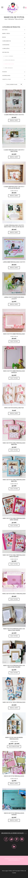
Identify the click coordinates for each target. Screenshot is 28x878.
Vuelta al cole (6, 79)
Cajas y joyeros (8, 56)
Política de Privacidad (14, 870)
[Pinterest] (16, 839)
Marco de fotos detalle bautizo (14, 407)
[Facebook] (6, 839)
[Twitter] (11, 839)
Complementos (6, 41)
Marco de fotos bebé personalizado (14, 334)
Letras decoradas (9, 60)
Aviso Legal (5, 870)
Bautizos (4, 29)
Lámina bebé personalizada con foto (14, 262)
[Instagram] (21, 839)
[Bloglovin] (14, 846)
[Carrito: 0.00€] (26, 7)
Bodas (4, 37)
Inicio (6, 19)
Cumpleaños (5, 48)
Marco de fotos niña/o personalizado (14, 593)
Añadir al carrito (14, 120)
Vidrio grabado (8, 67)
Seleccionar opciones (14, 746)
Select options (14, 341)
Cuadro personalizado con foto (14, 114)
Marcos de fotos (9, 64)
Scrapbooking (6, 75)
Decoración (11, 19)
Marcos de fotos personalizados (14, 776)
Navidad (4, 71)
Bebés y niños (6, 33)
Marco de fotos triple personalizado (14, 702)
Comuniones (5, 44)
